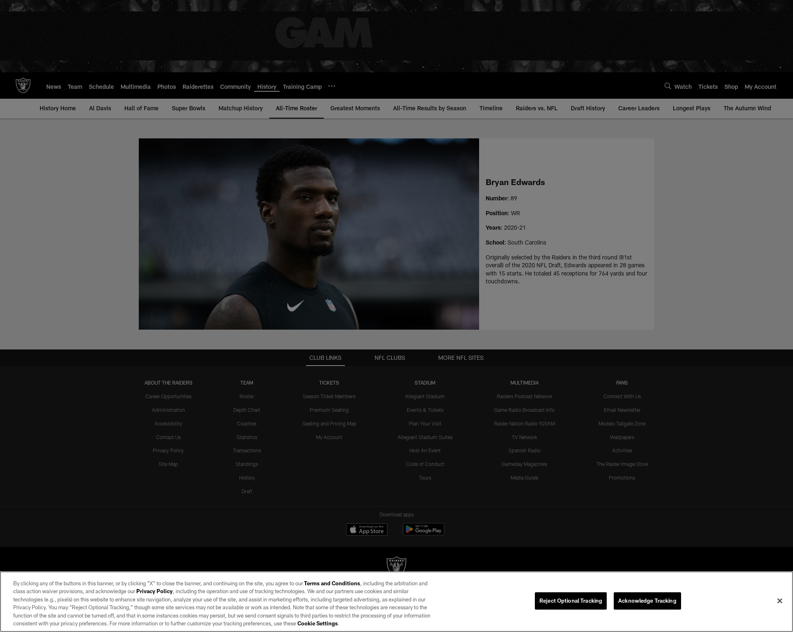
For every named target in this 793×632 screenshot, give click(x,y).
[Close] (780, 601)
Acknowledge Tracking (647, 600)
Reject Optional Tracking (570, 600)
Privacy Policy (154, 591)
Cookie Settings (317, 623)
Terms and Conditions (332, 583)
